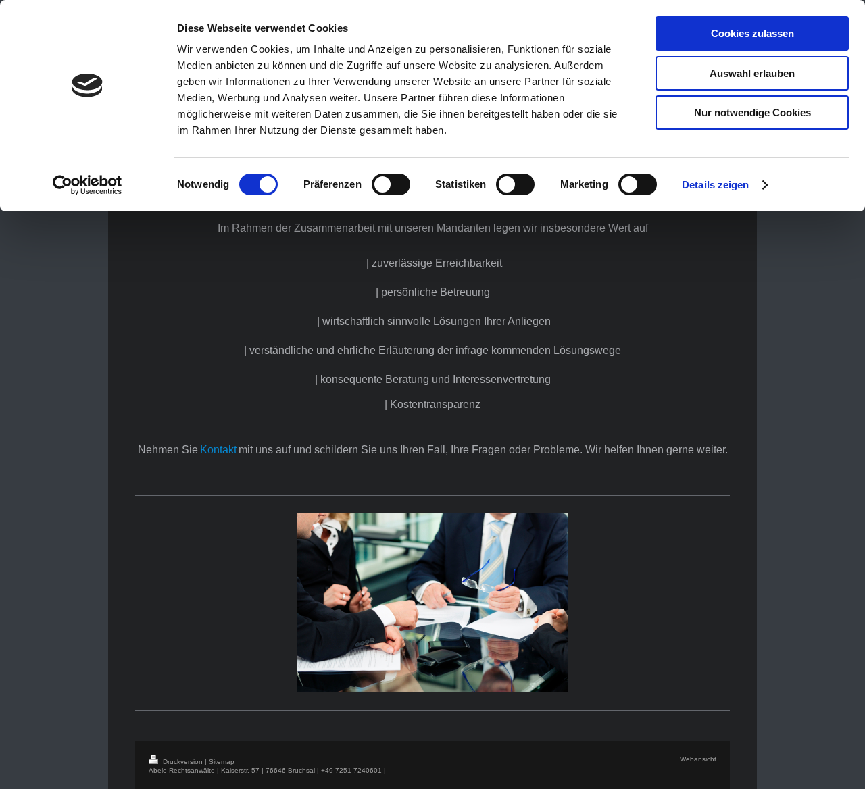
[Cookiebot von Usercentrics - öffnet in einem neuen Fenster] (87, 185)
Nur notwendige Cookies (752, 112)
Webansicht (698, 759)
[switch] (391, 184)
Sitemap (221, 761)
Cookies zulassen (752, 33)
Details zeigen (715, 184)
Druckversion (183, 761)
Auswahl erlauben (752, 73)
